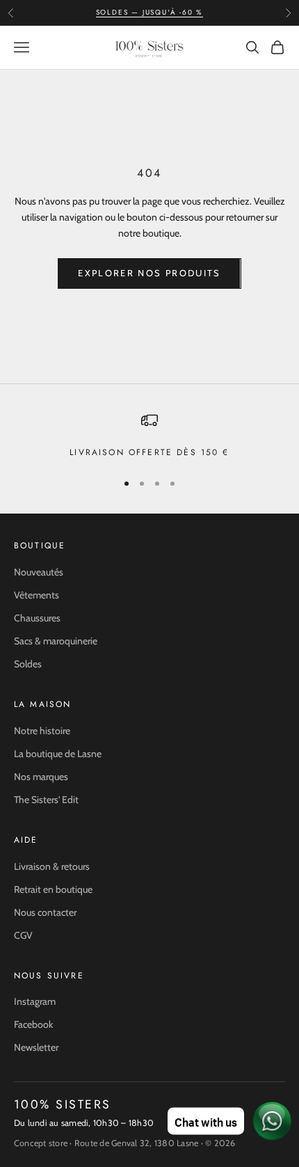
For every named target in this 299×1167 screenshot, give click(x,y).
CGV (23, 935)
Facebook (33, 1024)
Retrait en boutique (53, 889)
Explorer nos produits (149, 272)
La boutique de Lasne (58, 753)
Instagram (35, 1001)
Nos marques (41, 776)
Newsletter (36, 1047)
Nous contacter (45, 912)
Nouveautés (38, 572)
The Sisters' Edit (46, 799)
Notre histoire (42, 730)
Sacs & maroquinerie (55, 641)
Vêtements (36, 595)
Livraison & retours (52, 866)
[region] (149, 435)
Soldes (28, 664)
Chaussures (37, 618)
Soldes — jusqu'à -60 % (150, 12)
